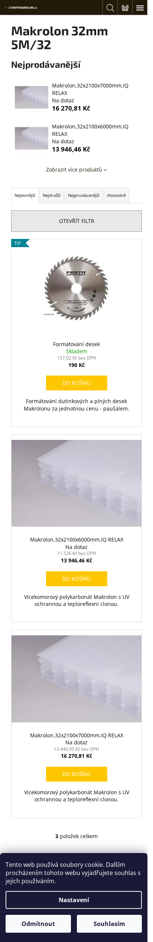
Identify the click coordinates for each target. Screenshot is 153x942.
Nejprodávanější (84, 195)
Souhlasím (109, 924)
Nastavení (74, 900)
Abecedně (116, 195)
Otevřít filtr (76, 220)
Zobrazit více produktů (74, 169)
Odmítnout (38, 924)
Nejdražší (52, 195)
